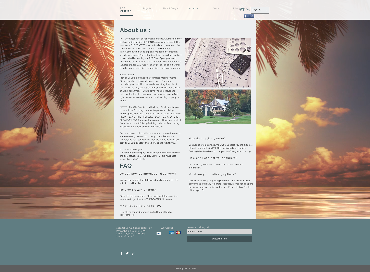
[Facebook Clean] (121, 253)
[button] (260, 10)
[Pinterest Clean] (133, 253)
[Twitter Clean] (127, 253)
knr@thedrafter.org (134, 233)
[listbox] (260, 10)
